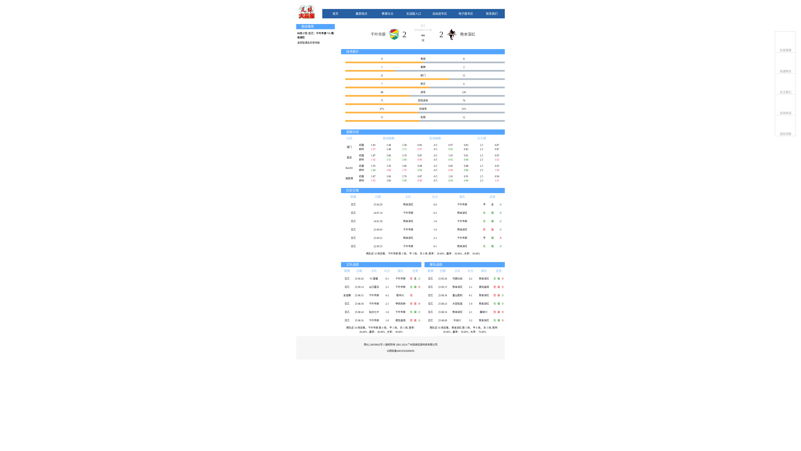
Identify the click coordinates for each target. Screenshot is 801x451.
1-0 (435, 221)
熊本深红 (467, 34)
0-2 (435, 213)
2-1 (387, 287)
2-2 (435, 238)
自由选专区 (439, 13)
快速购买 (785, 71)
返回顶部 (785, 134)
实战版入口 (413, 13)
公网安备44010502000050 (400, 351)
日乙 (423, 25)
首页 (335, 13)
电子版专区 (465, 13)
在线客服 (785, 50)
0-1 (435, 246)
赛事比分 (387, 13)
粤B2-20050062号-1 (374, 344)
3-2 (470, 320)
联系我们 (492, 13)
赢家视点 (361, 13)
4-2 (387, 295)
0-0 (435, 204)
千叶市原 (378, 34)
